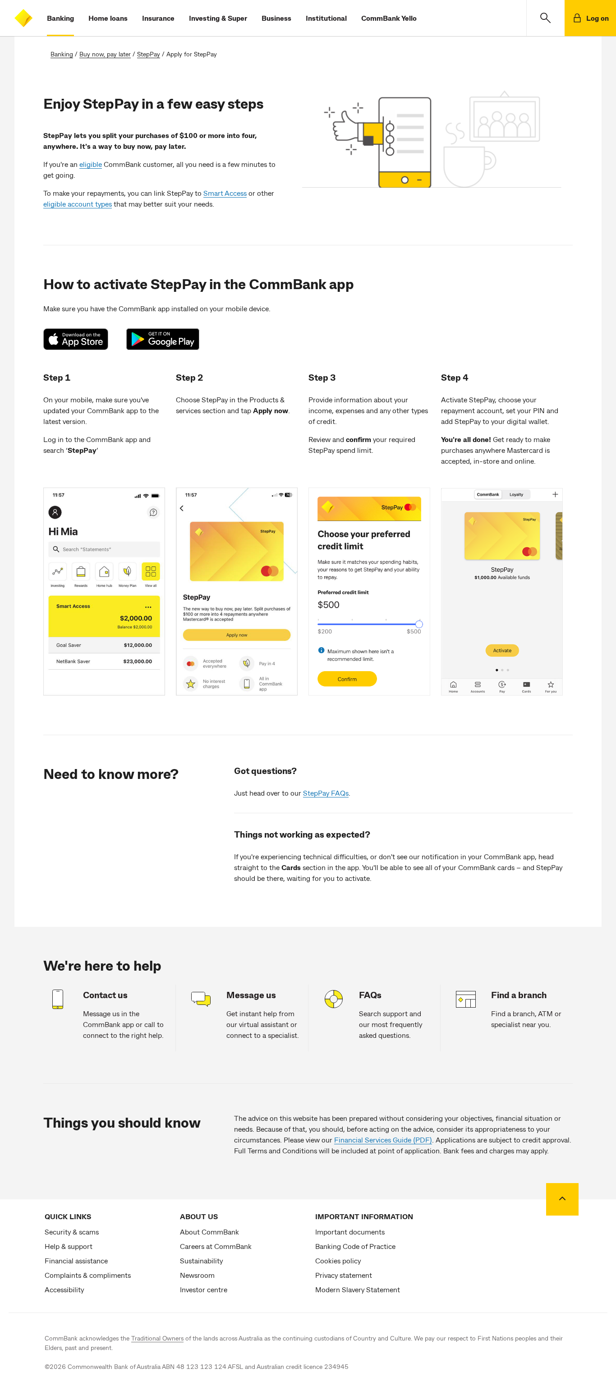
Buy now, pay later (105, 54)
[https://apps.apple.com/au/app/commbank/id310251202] (80, 339)
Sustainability (201, 1260)
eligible (90, 164)
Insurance (158, 18)
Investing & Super (218, 18)
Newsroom (197, 1275)
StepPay (148, 54)
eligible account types (77, 203)
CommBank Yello (389, 18)
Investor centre (203, 1289)
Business (276, 18)
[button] (545, 18)
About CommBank (209, 1231)
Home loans (108, 18)
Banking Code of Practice (355, 1246)
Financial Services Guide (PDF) (383, 1139)
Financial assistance (76, 1260)
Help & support (68, 1246)
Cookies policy (338, 1260)
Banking (60, 18)
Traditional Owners (157, 1338)
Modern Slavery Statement (357, 1289)
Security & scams (72, 1231)
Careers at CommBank (216, 1246)
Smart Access (225, 193)
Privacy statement (343, 1275)
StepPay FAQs (326, 792)
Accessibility (64, 1289)
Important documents (350, 1231)
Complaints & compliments (88, 1275)
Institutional (326, 18)
